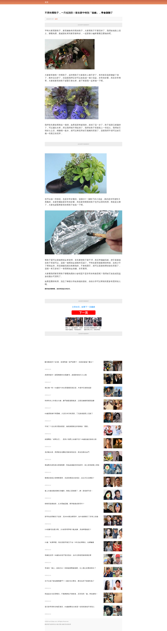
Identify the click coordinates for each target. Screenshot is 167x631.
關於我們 (47, 624)
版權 (63, 624)
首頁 (46, 2)
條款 (57, 624)
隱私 (60, 624)
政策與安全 (53, 624)
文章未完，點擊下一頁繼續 (83, 307)
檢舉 (56, 19)
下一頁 (83, 312)
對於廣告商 (68, 624)
